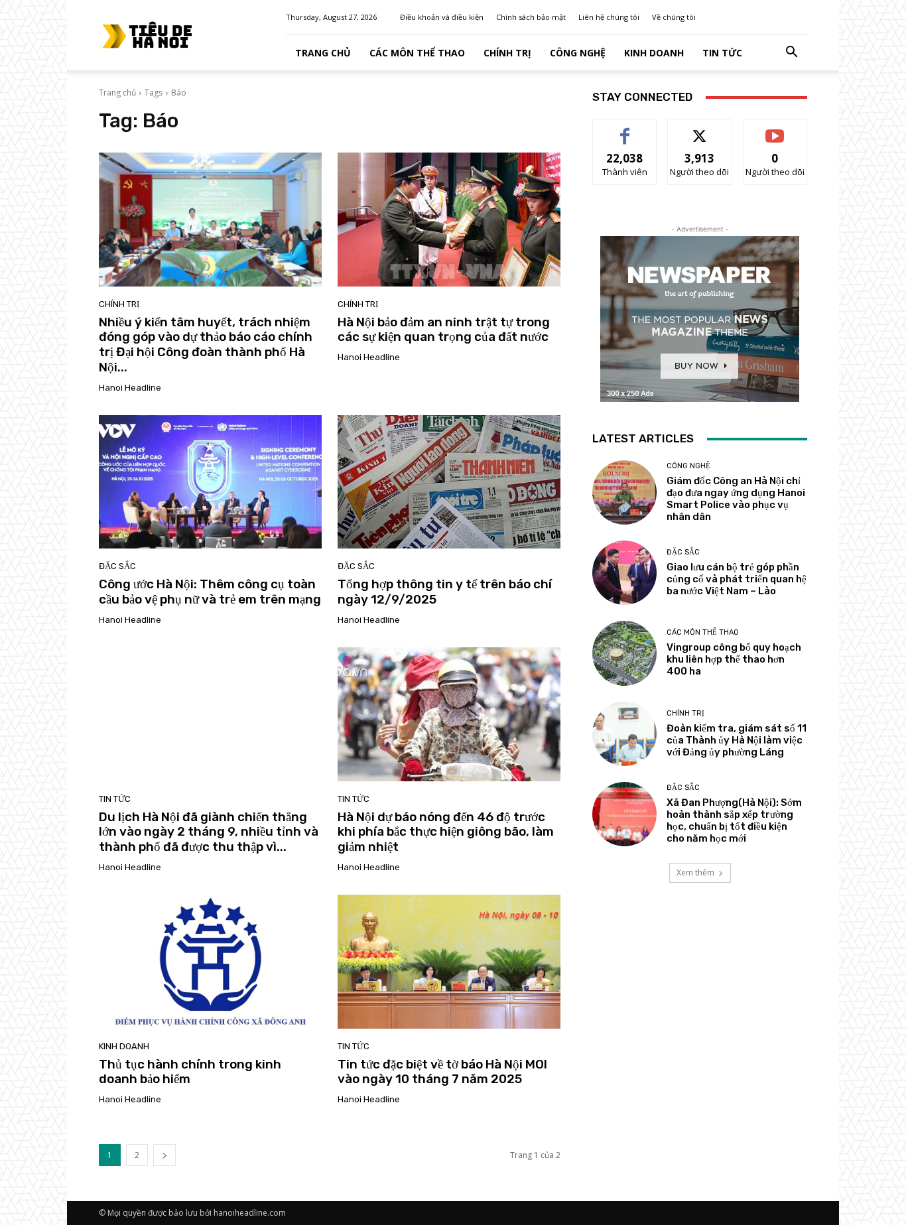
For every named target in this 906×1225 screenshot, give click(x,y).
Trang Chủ (323, 52)
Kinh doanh (654, 52)
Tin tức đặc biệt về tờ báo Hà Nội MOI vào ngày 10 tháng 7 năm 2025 (442, 1072)
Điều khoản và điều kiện (442, 17)
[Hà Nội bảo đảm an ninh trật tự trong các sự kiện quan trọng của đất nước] (449, 220)
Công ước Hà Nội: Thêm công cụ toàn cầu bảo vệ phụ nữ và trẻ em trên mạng (210, 591)
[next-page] (164, 1155)
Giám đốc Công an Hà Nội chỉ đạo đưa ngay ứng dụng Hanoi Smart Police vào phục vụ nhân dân (736, 499)
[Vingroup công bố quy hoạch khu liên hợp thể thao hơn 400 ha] (624, 653)
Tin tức (722, 52)
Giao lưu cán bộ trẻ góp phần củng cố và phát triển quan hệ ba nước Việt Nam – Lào (737, 579)
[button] (791, 53)
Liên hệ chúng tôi (608, 17)
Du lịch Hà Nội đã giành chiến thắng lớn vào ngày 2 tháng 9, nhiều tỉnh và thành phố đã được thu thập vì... (208, 832)
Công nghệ (578, 52)
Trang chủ (117, 92)
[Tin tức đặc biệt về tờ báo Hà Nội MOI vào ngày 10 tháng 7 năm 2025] (449, 962)
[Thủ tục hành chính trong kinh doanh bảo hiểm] (210, 962)
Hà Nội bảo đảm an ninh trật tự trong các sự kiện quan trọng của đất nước (444, 329)
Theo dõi (699, 129)
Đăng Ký (775, 129)
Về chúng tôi (674, 17)
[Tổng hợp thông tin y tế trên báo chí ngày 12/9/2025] (449, 482)
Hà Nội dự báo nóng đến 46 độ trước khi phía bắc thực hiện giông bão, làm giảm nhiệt (446, 832)
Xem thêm (695, 872)
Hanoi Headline (130, 388)
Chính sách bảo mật (531, 17)
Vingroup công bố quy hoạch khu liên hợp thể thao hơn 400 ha (734, 659)
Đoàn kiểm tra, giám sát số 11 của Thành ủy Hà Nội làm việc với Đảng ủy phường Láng (737, 740)
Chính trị (507, 52)
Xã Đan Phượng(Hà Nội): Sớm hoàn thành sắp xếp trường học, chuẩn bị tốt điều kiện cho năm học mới (734, 820)
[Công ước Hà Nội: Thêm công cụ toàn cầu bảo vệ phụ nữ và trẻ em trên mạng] (210, 482)
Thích (625, 129)
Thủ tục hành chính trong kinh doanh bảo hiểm (190, 1072)
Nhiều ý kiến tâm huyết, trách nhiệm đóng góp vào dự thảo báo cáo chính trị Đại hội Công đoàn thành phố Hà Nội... (205, 344)
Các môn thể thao (417, 52)
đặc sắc (117, 566)
